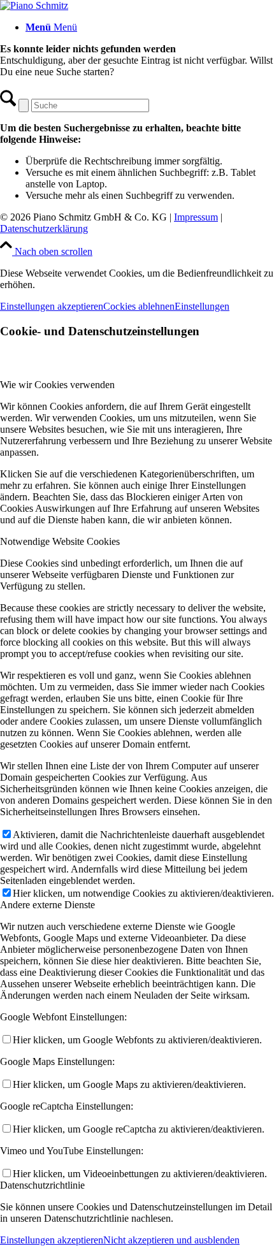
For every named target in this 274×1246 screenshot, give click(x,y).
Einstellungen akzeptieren (51, 306)
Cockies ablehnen (139, 306)
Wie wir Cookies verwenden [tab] (57, 384)
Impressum (196, 217)
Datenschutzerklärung (44, 228)
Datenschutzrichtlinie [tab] (42, 1185)
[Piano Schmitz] (34, 5)
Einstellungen (202, 306)
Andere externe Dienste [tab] (47, 904)
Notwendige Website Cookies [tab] (60, 541)
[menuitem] (149, 27)
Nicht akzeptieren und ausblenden (171, 1240)
